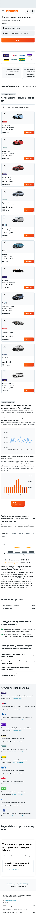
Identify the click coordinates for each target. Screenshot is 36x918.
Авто (15, 883)
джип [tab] (28, 533)
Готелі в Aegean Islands (11, 869)
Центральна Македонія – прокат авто (16, 884)
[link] (18, 504)
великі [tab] (21, 533)
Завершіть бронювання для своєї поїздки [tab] (17, 856)
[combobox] (11, 21)
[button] (3, 11)
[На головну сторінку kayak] (12, 11)
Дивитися (29, 132)
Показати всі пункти (17, 698)
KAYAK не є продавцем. (10, 906)
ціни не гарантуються (10, 900)
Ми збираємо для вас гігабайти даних (15, 909)
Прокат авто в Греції (24, 883)
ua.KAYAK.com (8, 883)
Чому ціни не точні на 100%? (12, 913)
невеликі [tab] (5, 533)
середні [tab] (13, 533)
